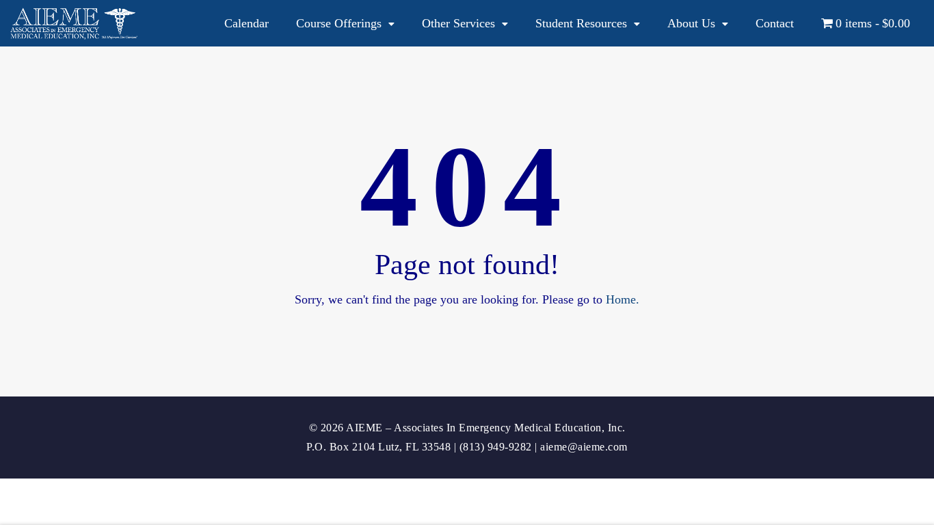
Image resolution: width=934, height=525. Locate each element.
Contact (775, 23)
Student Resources (581, 23)
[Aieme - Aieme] (75, 23)
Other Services (458, 23)
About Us (691, 23)
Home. (622, 299)
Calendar (246, 23)
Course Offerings (339, 23)
